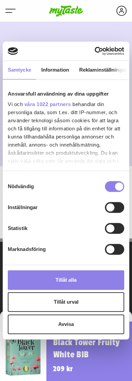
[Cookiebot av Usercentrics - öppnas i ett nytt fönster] (95, 51)
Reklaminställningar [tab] (103, 70)
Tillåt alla (66, 280)
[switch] (114, 207)
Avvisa (66, 324)
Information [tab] (55, 70)
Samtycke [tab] (19, 70)
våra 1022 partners (47, 104)
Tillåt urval (66, 302)
